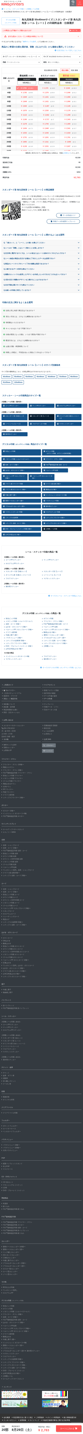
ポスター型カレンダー (11, 1269)
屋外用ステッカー (11, 434)
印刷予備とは (76, 30)
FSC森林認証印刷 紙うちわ (13, 1209)
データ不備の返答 (50, 696)
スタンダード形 (13, 1038)
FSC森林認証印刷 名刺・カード (56, 464)
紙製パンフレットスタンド (12, 1163)
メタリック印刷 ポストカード (13, 954)
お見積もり (67, 153)
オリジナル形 (14, 1043)
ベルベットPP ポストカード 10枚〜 (42, 477)
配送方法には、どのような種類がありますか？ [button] (23, 340)
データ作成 (48, 699)
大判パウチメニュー (10, 1150)
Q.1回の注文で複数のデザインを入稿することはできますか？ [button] (26, 279)
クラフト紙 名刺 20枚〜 (53, 484)
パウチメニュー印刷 (52, 501)
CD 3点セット (8, 1182)
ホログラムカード (9, 914)
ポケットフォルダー (10, 1126)
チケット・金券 (7, 1067)
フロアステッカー (12, 578)
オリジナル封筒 (8, 1100)
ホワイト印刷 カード (10, 897)
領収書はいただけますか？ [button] (15, 322)
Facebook (49, 751)
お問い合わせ (8, 720)
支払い (6, 699)
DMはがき (6, 941)
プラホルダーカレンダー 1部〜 (15, 506)
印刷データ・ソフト (51, 707)
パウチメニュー (7, 1139)
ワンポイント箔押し (10, 1290)
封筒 (3, 1091)
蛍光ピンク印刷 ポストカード (13, 946)
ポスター (5, 805)
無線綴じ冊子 (8, 992)
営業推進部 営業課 (50, 725)
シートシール (11, 1046)
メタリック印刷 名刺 (10, 862)
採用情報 (23, 1420)
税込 (65, 70)
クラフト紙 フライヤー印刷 (14, 484)
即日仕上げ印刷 (8, 1287)
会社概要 (7, 1417)
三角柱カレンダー (9, 1258)
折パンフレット (8, 1005)
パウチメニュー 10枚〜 (14, 638)
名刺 (3, 840)
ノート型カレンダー (10, 1274)
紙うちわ (6, 1206)
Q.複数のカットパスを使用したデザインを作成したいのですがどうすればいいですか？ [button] (35, 274)
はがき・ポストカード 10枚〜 (14, 470)
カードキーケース (9, 1128)
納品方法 (14, 699)
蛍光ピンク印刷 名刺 (10, 853)
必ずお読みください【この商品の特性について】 (26, 36)
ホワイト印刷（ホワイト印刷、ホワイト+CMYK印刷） (59, 452)
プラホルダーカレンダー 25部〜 (14, 1263)
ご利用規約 (40, 1417)
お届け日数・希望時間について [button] (17, 346)
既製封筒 (6, 1097)
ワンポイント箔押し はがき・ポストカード (18, 965)
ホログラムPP (8, 1293)
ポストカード (8, 938)
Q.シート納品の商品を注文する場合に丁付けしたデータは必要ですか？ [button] (29, 258)
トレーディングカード (11, 916)
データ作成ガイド (69, 215)
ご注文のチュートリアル (12, 693)
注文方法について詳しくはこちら (69, 50)
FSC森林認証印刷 (9, 1216)
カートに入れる (67, 1428)
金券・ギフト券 (8, 1075)
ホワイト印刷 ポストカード (13, 949)
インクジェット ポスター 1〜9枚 (56, 495)
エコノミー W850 (9, 832)
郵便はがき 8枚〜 (51, 489)
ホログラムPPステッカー (67, 405)
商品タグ (6, 919)
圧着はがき (7, 963)
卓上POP (6, 1166)
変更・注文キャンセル (12, 712)
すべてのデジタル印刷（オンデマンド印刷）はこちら (62, 667)
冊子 (3, 984)
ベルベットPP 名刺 (52, 470)
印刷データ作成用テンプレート (64, 221)
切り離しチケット (9, 1081)
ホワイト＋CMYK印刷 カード (13, 900)
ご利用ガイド (8, 685)
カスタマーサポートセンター (14, 725)
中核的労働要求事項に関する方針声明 (56, 1420)
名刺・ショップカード (11, 845)
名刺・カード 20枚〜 (12, 465)
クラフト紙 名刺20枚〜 (11, 873)
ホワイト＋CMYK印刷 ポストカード (16, 952)
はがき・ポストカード (10, 932)
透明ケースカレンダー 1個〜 (14, 501)
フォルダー (6, 1120)
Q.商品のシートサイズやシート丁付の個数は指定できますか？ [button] (26, 264)
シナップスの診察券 (11, 517)
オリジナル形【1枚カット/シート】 (69, 417)
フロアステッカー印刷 (39, 424)
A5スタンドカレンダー (11, 1255)
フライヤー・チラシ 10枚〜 (54, 459)
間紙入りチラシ (8, 767)
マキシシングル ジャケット (13, 1185)
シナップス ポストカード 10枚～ (15, 976)
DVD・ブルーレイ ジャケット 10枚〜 (19, 646)
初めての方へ (10, 690)
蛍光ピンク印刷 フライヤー (13, 775)
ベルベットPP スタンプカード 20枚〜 (15, 477)
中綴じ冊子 (7, 989)
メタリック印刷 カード (11, 903)
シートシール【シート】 (13, 424)
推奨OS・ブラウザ (10, 696)
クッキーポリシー (10, 1420)
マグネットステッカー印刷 (13, 512)
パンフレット (6, 1000)
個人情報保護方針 (69, 1417)
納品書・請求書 (9, 707)
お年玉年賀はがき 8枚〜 (13, 534)
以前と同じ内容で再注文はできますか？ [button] (20, 310)
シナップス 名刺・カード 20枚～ (15, 523)
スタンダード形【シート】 (40, 416)
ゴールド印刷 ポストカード (13, 957)
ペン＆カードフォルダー (12, 1131)
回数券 (5, 1078)
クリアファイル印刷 (10, 1113)
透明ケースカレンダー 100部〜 (14, 1247)
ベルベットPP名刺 (9, 867)
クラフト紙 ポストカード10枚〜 (14, 971)
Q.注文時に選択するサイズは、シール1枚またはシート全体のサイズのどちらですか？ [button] (35, 253)
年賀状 (5, 1203)
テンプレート (49, 704)
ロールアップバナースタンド (13, 829)
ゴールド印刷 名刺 (9, 864)
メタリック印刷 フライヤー (13, 778)
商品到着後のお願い (11, 710)
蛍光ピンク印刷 (10, 451)
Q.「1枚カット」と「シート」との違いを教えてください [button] (24, 243)
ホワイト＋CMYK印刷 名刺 (13, 859)
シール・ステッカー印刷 (15, 9)
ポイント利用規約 (53, 1417)
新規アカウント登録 (51, 690)
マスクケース (8, 1169)
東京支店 (47, 728)
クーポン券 (7, 1084)
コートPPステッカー (12, 405)
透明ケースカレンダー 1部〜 (13, 1249)
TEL (73, 4)
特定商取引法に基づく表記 (23, 1417)
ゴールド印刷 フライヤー (12, 781)
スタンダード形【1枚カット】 (15, 416)
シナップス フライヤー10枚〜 (55, 517)
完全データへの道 (50, 710)
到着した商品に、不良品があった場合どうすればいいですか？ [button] (28, 352)
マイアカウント (49, 685)
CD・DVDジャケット (9, 1177)
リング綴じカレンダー (11, 1252)
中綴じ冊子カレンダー (11, 1260)
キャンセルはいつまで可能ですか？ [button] (19, 328)
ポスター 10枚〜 (9, 811)
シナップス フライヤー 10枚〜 (17, 643)
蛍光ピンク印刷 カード (11, 894)
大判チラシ (7, 786)
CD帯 (5, 1188)
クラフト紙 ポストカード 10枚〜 (15, 489)
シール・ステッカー (9, 1016)
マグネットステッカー (66, 424)
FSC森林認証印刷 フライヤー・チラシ (17, 773)
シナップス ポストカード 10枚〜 (56, 523)
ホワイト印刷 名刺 (9, 856)
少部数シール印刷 (32, 9)
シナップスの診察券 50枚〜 (16, 640)
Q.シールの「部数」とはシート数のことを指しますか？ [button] (24, 248)
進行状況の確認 (49, 693)
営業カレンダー (9, 747)
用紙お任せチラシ (9, 784)
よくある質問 (49, 731)
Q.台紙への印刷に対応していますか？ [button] (17, 290)
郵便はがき (7, 943)
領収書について (9, 704)
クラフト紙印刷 (11, 632)
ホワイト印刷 (48, 618)
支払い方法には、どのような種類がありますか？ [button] (23, 316)
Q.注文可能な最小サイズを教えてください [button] (19, 285)
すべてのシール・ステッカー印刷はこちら (66, 596)
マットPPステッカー (39, 405)
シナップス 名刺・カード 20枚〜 (15, 875)
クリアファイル (7, 1107)
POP (3, 1158)
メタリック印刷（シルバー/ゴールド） (17, 459)
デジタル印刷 (13, 1300)
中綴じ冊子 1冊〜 (10, 495)
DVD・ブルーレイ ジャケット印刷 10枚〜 (18, 529)
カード (4, 883)
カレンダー (6, 1241)
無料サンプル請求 (29, 41)
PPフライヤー (8, 789)
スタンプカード (8, 911)
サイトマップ (34, 1420)
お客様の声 (8, 750)
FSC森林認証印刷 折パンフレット (16, 1008)
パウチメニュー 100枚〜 (12, 1148)
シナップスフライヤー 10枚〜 (14, 797)
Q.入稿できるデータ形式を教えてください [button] (19, 269)
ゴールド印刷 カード (10, 905)
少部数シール (48, 646)
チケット (6, 1073)
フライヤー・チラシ (9, 759)
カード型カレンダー (10, 1271)
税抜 (74, 70)
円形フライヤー (8, 792)
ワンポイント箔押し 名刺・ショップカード (18, 870)
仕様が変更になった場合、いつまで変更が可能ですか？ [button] (26, 334)
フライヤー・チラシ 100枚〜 (13, 764)
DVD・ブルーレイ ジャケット (14, 1190)
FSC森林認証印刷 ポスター (13, 816)
